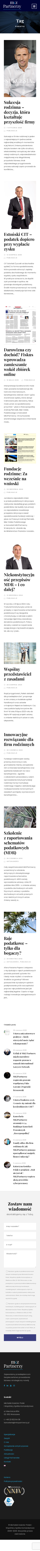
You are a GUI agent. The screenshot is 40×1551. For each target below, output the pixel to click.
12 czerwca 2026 (19, 1140)
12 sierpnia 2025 (14, 255)
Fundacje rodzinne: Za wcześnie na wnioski (15, 476)
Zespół (7, 1438)
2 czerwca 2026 (19, 1163)
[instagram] (14, 1385)
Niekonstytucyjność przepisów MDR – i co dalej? (19, 582)
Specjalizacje (9, 1434)
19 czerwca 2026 (19, 1073)
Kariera (7, 1477)
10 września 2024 (15, 595)
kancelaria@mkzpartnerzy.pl (16, 1422)
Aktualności (13, 861)
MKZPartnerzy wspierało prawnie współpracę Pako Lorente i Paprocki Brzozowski (22, 1083)
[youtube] (11, 1385)
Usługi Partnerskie (11, 1458)
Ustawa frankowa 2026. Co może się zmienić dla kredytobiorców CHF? (24, 1103)
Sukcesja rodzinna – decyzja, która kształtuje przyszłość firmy (19, 112)
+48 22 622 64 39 (12, 1419)
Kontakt (7, 1461)
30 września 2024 (15, 489)
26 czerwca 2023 (15, 750)
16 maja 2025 (13, 380)
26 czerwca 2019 (15, 858)
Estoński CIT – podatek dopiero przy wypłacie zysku (19, 241)
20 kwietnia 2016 (14, 959)
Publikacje (12, 131)
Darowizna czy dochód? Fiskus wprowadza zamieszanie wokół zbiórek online (18, 362)
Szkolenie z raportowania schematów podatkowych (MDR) (18, 842)
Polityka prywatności (13, 1481)
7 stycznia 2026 (14, 128)
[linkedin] (7, 1385)
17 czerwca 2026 (19, 1097)
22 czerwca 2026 (20, 1050)
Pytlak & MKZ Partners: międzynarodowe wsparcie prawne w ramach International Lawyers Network (24, 1060)
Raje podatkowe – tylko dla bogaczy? (16, 945)
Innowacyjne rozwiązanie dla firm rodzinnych (19, 739)
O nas (6, 1442)
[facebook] (4, 1385)
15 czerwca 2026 (19, 1113)
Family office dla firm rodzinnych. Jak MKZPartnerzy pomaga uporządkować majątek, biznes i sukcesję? (24, 1150)
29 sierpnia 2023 (14, 685)
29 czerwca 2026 (20, 1030)
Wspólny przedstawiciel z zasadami (17, 674)
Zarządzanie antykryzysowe (16, 1446)
